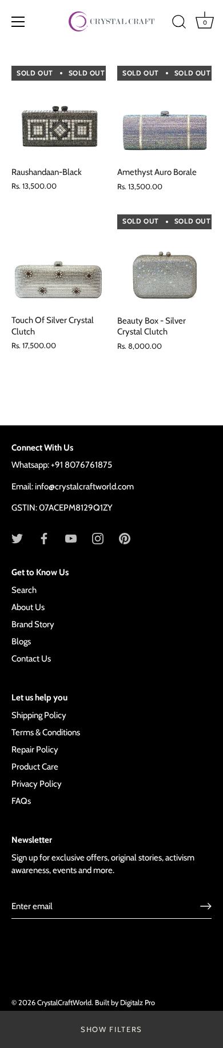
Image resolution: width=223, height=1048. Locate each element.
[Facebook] (44, 538)
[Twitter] (17, 538)
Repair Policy (34, 749)
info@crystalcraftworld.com (84, 486)
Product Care (34, 767)
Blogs (21, 641)
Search (24, 590)
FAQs (21, 801)
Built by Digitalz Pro (125, 1002)
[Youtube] (71, 538)
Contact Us (31, 658)
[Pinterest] (124, 538)
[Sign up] (206, 906)
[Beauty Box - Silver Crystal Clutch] (164, 261)
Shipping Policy (38, 715)
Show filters (111, 1029)
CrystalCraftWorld (64, 1002)
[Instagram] (97, 538)
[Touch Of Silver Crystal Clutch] (58, 261)
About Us (28, 607)
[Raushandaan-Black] (58, 113)
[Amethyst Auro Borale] (164, 113)
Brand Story (32, 624)
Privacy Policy (36, 784)
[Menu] (18, 21)
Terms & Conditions (45, 732)
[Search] (179, 23)
